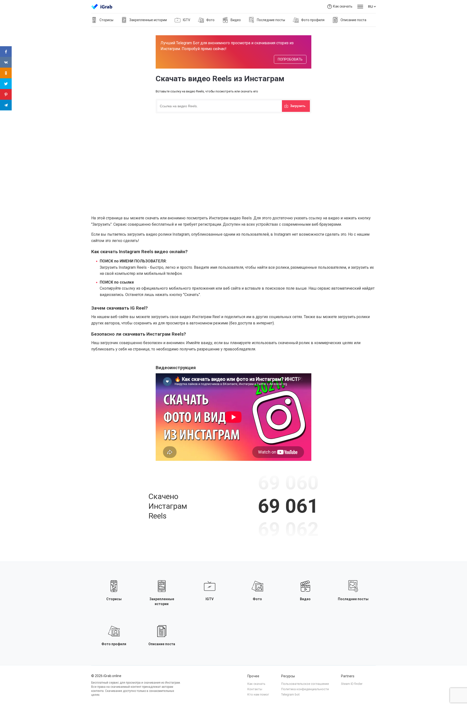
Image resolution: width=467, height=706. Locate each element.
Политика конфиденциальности (305, 689)
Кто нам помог (258, 694)
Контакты (254, 689)
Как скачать (342, 6)
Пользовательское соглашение (305, 684)
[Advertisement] (233, 151)
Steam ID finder (351, 684)
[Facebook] (6, 51)
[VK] (6, 62)
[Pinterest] (6, 94)
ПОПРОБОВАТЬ (290, 59)
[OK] (6, 73)
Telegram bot (290, 694)
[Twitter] (6, 83)
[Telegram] (6, 105)
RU (370, 7)
